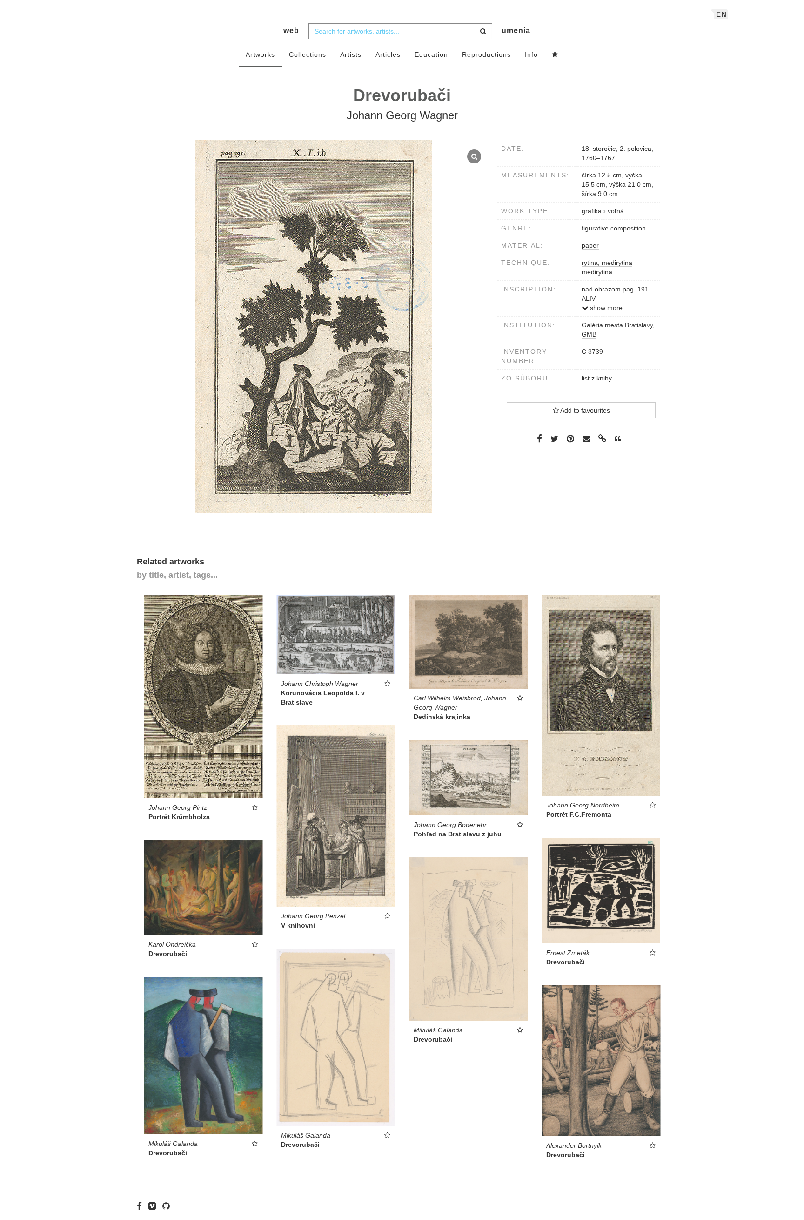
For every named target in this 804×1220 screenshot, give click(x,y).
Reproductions (486, 54)
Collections (307, 54)
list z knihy (597, 378)
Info (531, 54)
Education (431, 54)
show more (605, 308)
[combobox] (400, 31)
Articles (388, 54)
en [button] (721, 14)
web (291, 30)
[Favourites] (555, 55)
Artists (351, 54)
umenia (516, 30)
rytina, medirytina (607, 262)
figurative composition (614, 228)
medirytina (597, 272)
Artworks (260, 54)
